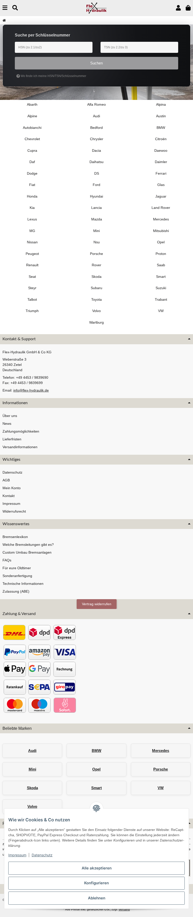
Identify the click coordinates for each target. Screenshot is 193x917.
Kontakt (9, 496)
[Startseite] (4, 20)
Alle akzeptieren (97, 868)
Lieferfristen (12, 439)
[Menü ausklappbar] (5, 8)
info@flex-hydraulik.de (31, 390)
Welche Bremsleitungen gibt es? (28, 545)
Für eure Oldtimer (17, 568)
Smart (96, 788)
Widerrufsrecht (14, 511)
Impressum (17, 855)
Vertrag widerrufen (96, 604)
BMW (96, 750)
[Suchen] (15, 8)
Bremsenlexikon (15, 537)
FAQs (7, 560)
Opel (96, 769)
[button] (178, 8)
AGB (6, 480)
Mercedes (160, 750)
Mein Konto (12, 488)
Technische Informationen (23, 584)
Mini (32, 769)
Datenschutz (42, 855)
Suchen (96, 63)
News (7, 424)
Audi (32, 750)
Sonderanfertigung (17, 576)
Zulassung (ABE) (16, 591)
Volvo (32, 806)
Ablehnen (96, 898)
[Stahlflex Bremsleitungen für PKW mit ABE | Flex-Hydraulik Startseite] (96, 8)
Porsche (160, 769)
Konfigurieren (96, 883)
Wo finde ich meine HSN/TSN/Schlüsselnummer (53, 76)
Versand (124, 909)
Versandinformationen (20, 447)
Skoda (32, 788)
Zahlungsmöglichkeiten (21, 431)
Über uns (10, 416)
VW (161, 788)
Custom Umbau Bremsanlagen (27, 552)
